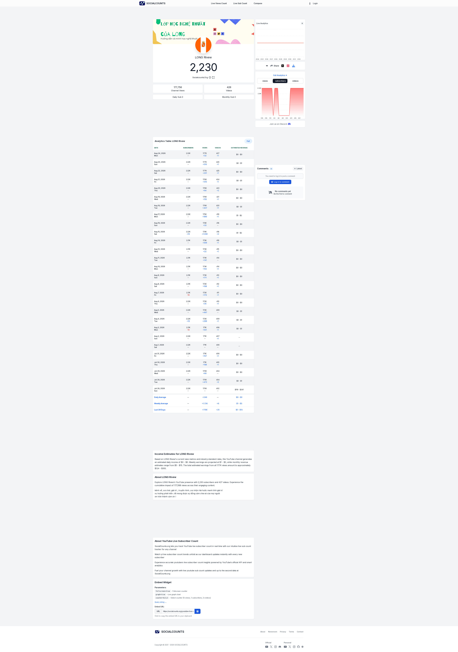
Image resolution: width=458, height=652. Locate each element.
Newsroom (272, 632)
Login (315, 3)
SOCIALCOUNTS (180, 645)
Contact (300, 632)
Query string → (161, 602)
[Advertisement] (203, 118)
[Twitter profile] (271, 647)
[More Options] (310, 3)
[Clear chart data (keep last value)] (302, 23)
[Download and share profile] (293, 66)
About (262, 632)
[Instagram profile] (275, 647)
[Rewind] (267, 66)
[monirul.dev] (302, 647)
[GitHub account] (298, 647)
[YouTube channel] (266, 646)
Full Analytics (279, 75)
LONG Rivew (203, 57)
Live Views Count (219, 3)
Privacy (283, 632)
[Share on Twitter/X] (282, 66)
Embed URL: (159, 607)
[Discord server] (280, 647)
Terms (291, 632)
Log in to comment (281, 182)
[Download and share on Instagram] (288, 66)
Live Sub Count (240, 3)
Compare (258, 3)
